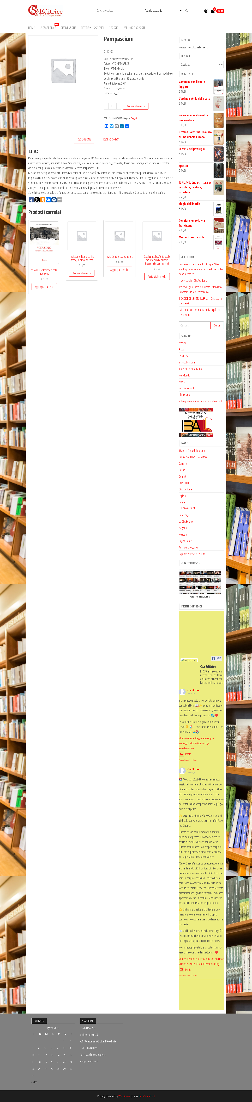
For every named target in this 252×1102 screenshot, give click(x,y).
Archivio (183, 343)
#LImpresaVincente (188, 964)
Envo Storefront (147, 1096)
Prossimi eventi (186, 388)
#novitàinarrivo (186, 748)
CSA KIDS (183, 356)
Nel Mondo (184, 375)
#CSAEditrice (217, 959)
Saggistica (135, 118)
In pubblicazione (187, 362)
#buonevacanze (187, 738)
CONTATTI (184, 483)
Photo (188, 754)
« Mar (34, 1082)
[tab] (86, 139)
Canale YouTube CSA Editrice (193, 457)
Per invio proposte (134, 27)
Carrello (183, 463)
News (182, 382)
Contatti (99, 27)
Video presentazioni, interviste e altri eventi (200, 401)
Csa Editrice (193, 690)
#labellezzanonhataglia (210, 964)
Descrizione (84, 139)
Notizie (85, 27)
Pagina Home (185, 541)
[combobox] (201, 64)
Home (31, 27)
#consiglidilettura (187, 743)
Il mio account (188, 508)
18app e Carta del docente (192, 451)
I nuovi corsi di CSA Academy (193, 280)
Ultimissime (184, 395)
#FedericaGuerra (201, 959)
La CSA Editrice (49, 27)
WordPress (124, 1096)
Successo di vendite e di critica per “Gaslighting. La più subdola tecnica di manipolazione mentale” (201, 269)
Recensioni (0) (111, 139)
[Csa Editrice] (189, 660)
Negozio (113, 27)
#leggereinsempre (204, 738)
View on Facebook (184, 760)
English (182, 496)
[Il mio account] (206, 10)
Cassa (182, 470)
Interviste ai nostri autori (191, 369)
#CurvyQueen (186, 959)
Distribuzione (68, 27)
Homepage (184, 515)
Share (194, 760)
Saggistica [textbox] (200, 64)
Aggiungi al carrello (136, 106)
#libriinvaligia (202, 743)
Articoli (182, 349)
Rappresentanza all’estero (192, 554)
